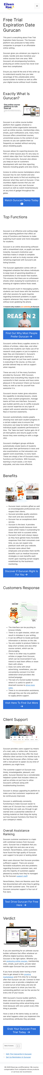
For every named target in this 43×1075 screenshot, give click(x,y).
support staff (22, 876)
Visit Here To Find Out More (21, 702)
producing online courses (16, 961)
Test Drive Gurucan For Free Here (21, 903)
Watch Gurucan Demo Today (21, 200)
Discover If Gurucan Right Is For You (21, 573)
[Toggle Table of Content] (17, 1046)
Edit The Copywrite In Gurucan (19, 1054)
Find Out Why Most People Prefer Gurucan (21, 335)
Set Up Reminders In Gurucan (18, 1057)
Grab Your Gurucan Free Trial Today (21, 1030)
